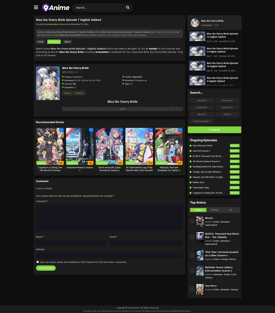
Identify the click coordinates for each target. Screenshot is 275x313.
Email (113, 236)
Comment (42, 201)
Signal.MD (137, 77)
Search (215, 129)
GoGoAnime (52, 24)
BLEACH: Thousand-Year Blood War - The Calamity (222, 235)
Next (67, 42)
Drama (227, 274)
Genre (201, 100)
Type (200, 114)
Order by (201, 121)
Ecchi (233, 274)
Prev (41, 42)
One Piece (211, 285)
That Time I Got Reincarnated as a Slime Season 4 (221, 254)
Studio (201, 107)
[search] (127, 7)
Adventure (225, 222)
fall (74, 84)
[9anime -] (56, 10)
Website (40, 249)
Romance (79, 93)
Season (226, 100)
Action (216, 222)
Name (40, 236)
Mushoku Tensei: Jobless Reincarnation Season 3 (219, 269)
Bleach (209, 218)
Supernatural (211, 225)
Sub (226, 114)
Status (226, 107)
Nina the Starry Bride (212, 21)
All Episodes (54, 42)
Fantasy (67, 93)
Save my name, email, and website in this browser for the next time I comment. (83, 262)
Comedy (224, 259)
